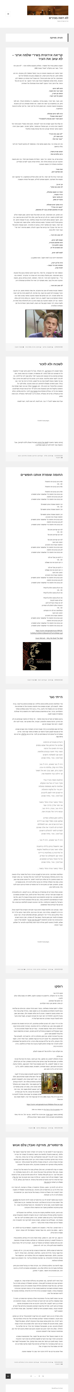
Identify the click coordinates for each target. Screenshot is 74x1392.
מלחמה (43, 969)
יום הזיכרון (29, 969)
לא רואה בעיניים (58, 18)
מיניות (33, 347)
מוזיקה (44, 347)
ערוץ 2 (26, 1362)
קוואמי (34, 386)
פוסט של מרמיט (42, 442)
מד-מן (16, 1177)
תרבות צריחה (43, 1362)
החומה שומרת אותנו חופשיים (42, 474)
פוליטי (45, 455)
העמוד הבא (8, 1376)
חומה (39, 680)
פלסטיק (15, 1200)
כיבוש (19, 455)
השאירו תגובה (18, 347)
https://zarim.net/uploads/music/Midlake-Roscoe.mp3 (45, 1104)
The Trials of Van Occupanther (52, 1109)
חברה (34, 969)
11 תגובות (58, 1364)
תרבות (50, 1362)
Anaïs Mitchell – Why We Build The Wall (49, 638)
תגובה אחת (21, 969)
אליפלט (23, 734)
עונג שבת (49, 1114)
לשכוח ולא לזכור (51, 364)
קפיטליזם (21, 1362)
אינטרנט (31, 1362)
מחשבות (49, 347)
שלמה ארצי (28, 347)
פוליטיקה (24, 455)
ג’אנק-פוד (47, 1182)
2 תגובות (58, 457)
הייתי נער (56, 697)
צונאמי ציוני (33, 391)
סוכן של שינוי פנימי (34, 920)
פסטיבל (29, 455)
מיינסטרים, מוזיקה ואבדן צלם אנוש (38, 1145)
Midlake (43, 1128)
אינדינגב (47, 371)
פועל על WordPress (57, 1388)
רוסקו (59, 986)
